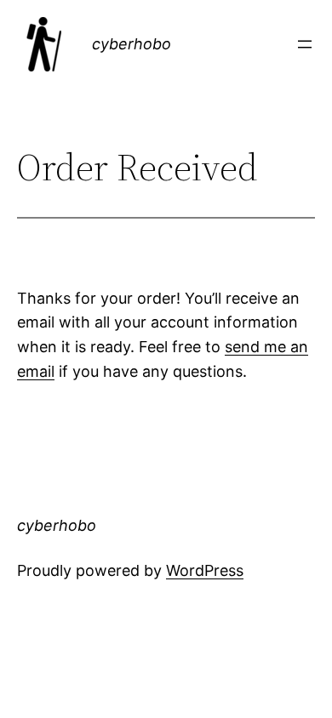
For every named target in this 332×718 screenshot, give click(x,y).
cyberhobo (131, 44)
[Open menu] (305, 44)
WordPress (204, 570)
